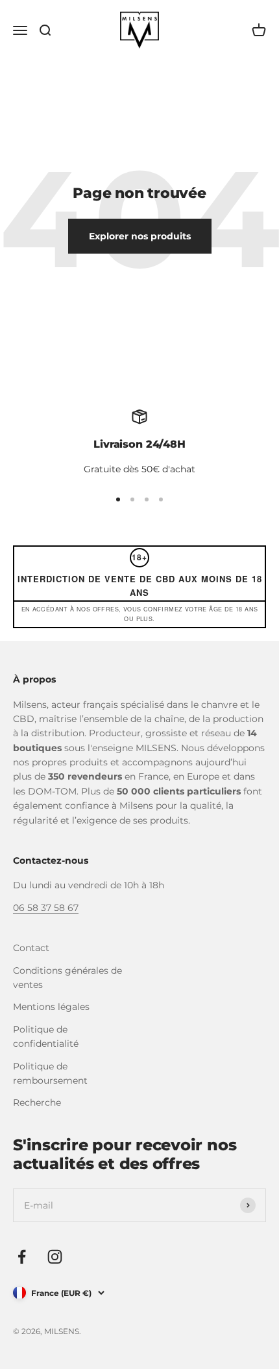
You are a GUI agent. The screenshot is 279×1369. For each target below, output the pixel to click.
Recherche (37, 1102)
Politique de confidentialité (46, 1036)
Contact (31, 948)
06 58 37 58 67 (46, 908)
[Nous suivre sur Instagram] (55, 1256)
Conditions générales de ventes (67, 978)
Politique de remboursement (50, 1073)
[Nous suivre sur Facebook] (21, 1256)
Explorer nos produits (140, 236)
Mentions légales (51, 1007)
